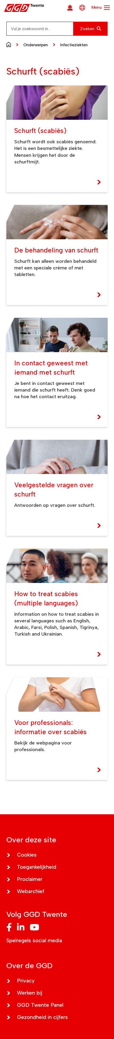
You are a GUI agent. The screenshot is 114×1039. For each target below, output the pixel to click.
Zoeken (87, 28)
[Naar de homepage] (10, 44)
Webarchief (30, 891)
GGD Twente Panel (40, 1005)
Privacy (26, 980)
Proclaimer (29, 879)
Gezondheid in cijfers (42, 1017)
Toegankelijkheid (36, 867)
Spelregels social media (34, 940)
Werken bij (29, 993)
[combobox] (57, 29)
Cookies (27, 855)
